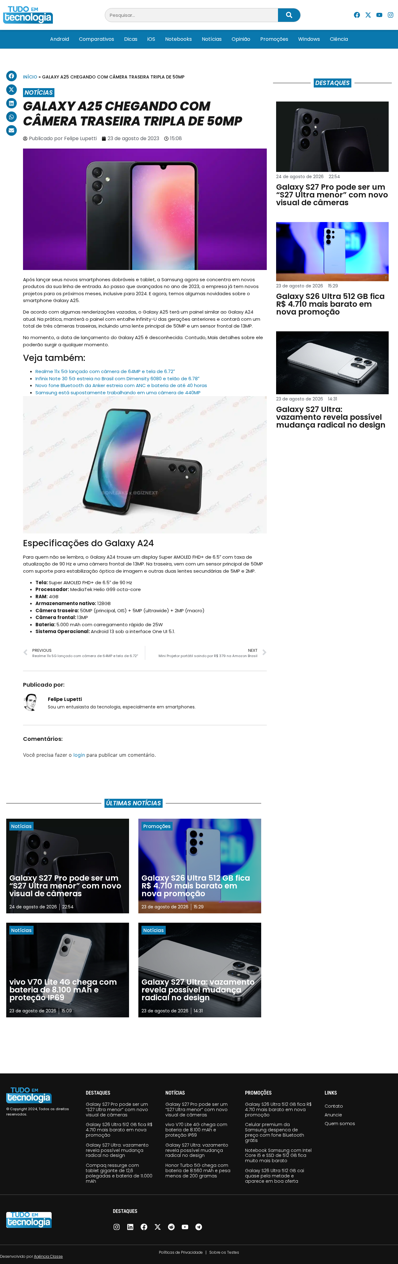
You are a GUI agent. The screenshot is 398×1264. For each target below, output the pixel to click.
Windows (309, 39)
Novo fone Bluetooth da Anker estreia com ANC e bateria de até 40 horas (121, 385)
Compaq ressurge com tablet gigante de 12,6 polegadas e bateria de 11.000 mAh (119, 1173)
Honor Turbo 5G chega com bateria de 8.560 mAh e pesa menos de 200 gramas (197, 1170)
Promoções (274, 39)
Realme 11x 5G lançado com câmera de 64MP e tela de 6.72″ (105, 371)
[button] (11, 76)
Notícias (212, 39)
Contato (334, 1106)
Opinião (241, 39)
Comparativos (96, 39)
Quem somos (340, 1123)
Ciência (339, 39)
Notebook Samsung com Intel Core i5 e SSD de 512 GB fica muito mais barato (278, 1155)
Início (30, 77)
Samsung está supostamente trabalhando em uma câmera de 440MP (118, 392)
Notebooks (178, 39)
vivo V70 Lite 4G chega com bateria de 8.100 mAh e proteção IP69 (196, 1129)
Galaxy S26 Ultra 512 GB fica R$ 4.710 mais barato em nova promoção (119, 1129)
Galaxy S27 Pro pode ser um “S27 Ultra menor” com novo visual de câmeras (117, 1109)
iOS (151, 39)
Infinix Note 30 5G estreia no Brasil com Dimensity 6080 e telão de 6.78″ (117, 378)
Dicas (130, 39)
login (79, 755)
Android (59, 39)
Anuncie (333, 1115)
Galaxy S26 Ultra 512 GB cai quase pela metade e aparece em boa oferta (274, 1175)
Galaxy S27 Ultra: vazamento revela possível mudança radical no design (117, 1150)
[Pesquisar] (289, 15)
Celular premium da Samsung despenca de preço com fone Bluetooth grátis (274, 1132)
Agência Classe (48, 1256)
